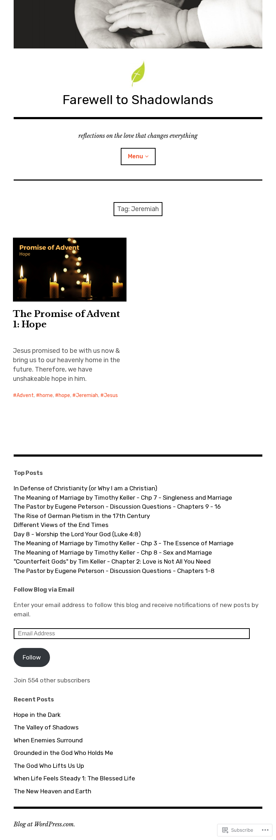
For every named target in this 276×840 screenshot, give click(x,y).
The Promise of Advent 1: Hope (66, 319)
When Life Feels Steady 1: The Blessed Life (74, 778)
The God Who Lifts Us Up (49, 765)
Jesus (111, 395)
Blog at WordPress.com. (44, 824)
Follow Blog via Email (44, 589)
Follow (32, 657)
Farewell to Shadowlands (138, 99)
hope (64, 395)
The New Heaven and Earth (52, 791)
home (46, 395)
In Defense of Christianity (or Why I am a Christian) (85, 488)
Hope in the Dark (37, 714)
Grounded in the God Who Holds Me (63, 752)
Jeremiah (87, 395)
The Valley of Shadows (46, 727)
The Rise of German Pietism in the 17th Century (82, 515)
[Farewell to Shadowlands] (138, 24)
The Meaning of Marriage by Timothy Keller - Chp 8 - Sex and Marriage (113, 552)
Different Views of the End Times (61, 524)
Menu (135, 156)
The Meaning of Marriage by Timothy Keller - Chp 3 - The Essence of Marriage (124, 543)
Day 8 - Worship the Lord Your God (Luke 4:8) (77, 534)
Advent (25, 395)
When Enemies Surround (48, 740)
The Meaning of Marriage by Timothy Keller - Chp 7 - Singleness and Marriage (123, 497)
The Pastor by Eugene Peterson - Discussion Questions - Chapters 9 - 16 (117, 506)
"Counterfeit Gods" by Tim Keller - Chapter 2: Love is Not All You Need (112, 561)
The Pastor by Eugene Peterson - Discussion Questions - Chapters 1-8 (114, 570)
